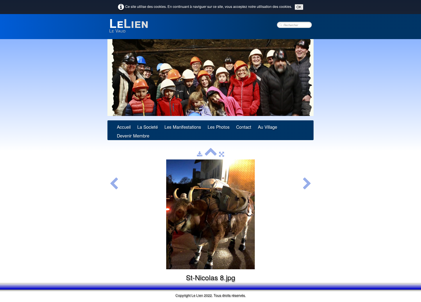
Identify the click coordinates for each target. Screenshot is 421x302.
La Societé (147, 127)
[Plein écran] (221, 154)
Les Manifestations (182, 127)
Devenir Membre (133, 135)
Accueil (124, 127)
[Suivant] (307, 184)
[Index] (210, 154)
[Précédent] (114, 184)
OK (298, 6)
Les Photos (219, 127)
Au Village (267, 127)
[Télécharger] (199, 154)
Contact (243, 127)
